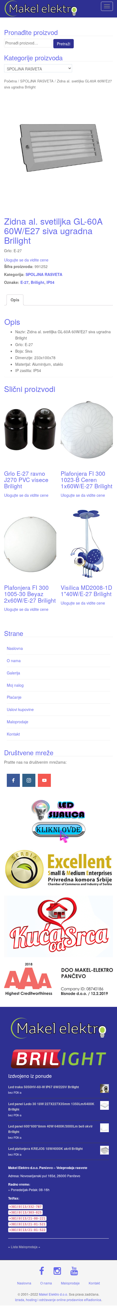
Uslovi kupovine (20, 709)
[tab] (15, 299)
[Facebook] (13, 780)
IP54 (50, 282)
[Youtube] (44, 780)
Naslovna (15, 648)
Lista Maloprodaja (24, 1246)
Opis (15, 299)
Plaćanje (14, 697)
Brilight (37, 282)
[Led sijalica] (58, 820)
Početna (10, 81)
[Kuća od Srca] (58, 926)
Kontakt (13, 734)
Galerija (13, 673)
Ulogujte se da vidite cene (26, 260)
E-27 (24, 282)
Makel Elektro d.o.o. (53, 1294)
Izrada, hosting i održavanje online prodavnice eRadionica (58, 1299)
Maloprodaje (17, 721)
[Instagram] (28, 780)
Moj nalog (15, 685)
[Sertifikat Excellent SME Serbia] (58, 869)
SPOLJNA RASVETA (37, 81)
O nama (14, 660)
